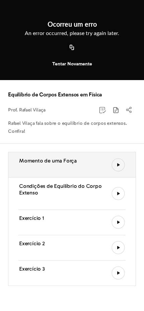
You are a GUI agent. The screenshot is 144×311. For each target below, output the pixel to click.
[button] (116, 110)
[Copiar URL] (72, 47)
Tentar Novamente (72, 64)
